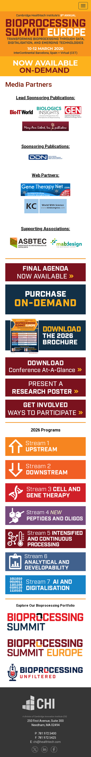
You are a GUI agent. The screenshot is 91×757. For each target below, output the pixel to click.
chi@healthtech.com (47, 742)
